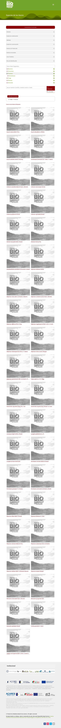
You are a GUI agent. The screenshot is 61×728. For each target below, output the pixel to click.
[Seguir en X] (51, 724)
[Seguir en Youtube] (54, 724)
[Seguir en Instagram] (48, 724)
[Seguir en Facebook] (45, 724)
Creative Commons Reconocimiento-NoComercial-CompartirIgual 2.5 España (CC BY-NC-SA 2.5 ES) (30, 717)
